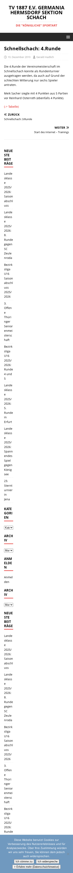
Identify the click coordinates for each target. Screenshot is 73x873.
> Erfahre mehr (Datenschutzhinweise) (36, 866)
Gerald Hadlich (45, 57)
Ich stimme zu (24, 861)
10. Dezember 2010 (19, 57)
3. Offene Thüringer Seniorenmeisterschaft (8, 321)
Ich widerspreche (48, 861)
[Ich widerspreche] (68, 854)
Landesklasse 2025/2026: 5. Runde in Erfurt (8, 403)
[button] (67, 37)
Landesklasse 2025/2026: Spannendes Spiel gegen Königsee (8, 451)
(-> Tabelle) (11, 106)
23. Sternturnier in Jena (8, 490)
